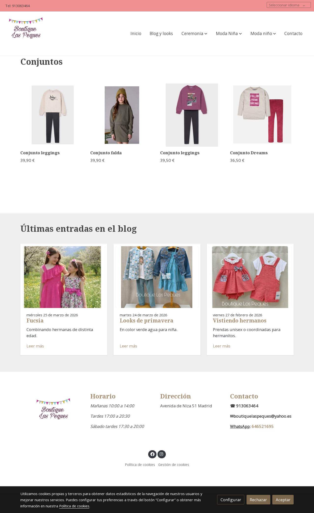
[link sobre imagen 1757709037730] (52, 115)
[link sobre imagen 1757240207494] (122, 115)
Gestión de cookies (173, 464)
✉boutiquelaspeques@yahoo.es (260, 416)
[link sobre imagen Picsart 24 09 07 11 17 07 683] (192, 115)
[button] (194, 33)
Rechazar (258, 499)
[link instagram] (162, 454)
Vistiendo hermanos (239, 320)
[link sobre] (52, 414)
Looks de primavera (146, 320)
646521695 (263, 426)
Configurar (231, 499)
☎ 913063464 (244, 406)
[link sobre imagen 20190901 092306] (262, 115)
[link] (27, 34)
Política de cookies (140, 464)
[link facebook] (152, 454)
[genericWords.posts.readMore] (64, 277)
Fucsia (35, 320)
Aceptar (283, 499)
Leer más (35, 346)
